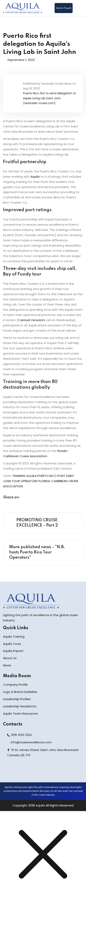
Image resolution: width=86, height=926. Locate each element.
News (7, 665)
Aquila (35, 176)
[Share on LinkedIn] (41, 497)
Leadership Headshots (19, 706)
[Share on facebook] (26, 497)
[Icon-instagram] (25, 772)
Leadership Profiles (17, 699)
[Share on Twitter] (33, 497)
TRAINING (19, 476)
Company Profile (15, 684)
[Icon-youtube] (34, 772)
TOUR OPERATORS (25, 481)
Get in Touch (63, 8)
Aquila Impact (13, 651)
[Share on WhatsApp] (49, 497)
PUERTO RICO (47, 476)
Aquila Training (13, 636)
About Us (10, 658)
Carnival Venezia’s (31, 320)
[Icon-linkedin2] (16, 772)
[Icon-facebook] (7, 772)
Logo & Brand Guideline (20, 692)
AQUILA (31, 476)
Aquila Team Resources (20, 713)
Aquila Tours (12, 644)
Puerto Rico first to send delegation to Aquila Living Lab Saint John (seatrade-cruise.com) (49, 98)
